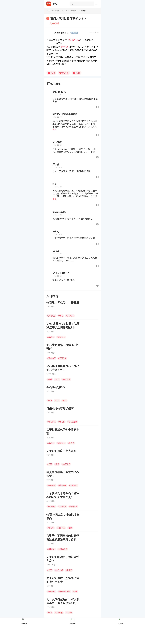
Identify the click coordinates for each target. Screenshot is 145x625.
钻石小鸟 (74, 39)
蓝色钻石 (51, 358)
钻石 (77, 72)
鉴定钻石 (61, 337)
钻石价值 (62, 358)
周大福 (64, 46)
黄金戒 (71, 443)
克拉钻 (69, 613)
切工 (57, 401)
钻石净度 (66, 379)
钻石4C (50, 528)
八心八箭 (51, 316)
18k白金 (51, 549)
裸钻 (64, 401)
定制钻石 (73, 485)
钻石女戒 (59, 570)
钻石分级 (51, 422)
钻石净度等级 (64, 591)
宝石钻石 (62, 507)
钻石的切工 (72, 422)
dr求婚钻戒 (62, 549)
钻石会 (61, 422)
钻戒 (52, 72)
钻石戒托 (51, 485)
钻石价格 (59, 613)
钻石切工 (70, 316)
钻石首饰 (73, 507)
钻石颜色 (51, 507)
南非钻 (69, 570)
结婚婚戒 (62, 485)
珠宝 (57, 464)
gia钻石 (50, 337)
